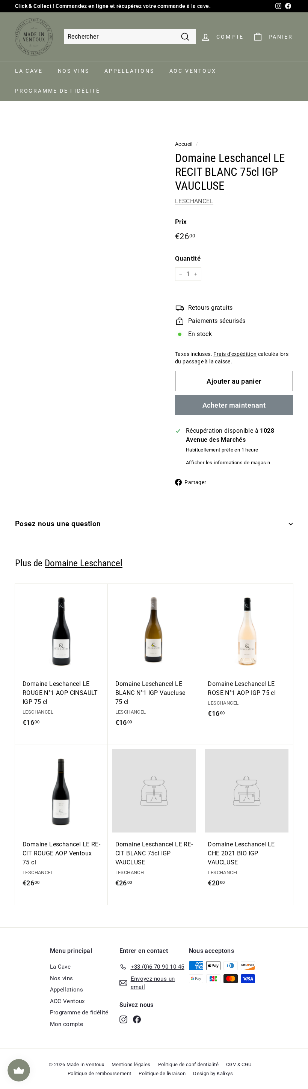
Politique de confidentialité (188, 1064)
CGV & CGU (239, 1064)
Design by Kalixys (213, 1073)
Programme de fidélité (57, 91)
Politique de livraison (162, 1073)
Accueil (184, 144)
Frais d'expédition (235, 354)
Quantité (188, 258)
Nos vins (73, 71)
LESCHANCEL (194, 201)
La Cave (29, 71)
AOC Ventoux (192, 71)
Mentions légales (131, 1064)
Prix (181, 221)
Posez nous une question (58, 523)
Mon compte (66, 1024)
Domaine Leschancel (83, 563)
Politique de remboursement (99, 1073)
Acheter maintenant (234, 405)
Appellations (129, 71)
